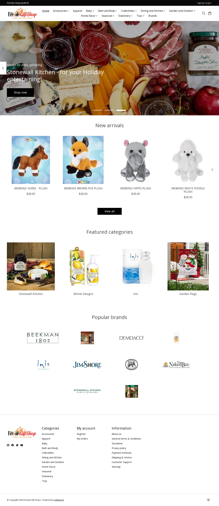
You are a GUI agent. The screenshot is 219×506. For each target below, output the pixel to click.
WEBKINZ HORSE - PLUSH (30, 188)
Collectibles (48, 452)
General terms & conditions (126, 438)
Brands (152, 16)
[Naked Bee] (176, 365)
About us (116, 433)
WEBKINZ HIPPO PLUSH (135, 188)
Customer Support (122, 462)
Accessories (48, 433)
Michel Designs (83, 294)
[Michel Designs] (132, 365)
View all (110, 211)
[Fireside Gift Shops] (22, 13)
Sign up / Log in (204, 3)
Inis (135, 294)
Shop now (20, 92)
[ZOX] (132, 392)
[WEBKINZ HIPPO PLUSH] (136, 160)
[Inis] (43, 365)
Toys (44, 480)
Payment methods (121, 452)
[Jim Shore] (87, 365)
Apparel (77, 11)
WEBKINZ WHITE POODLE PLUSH (188, 190)
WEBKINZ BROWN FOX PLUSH (83, 188)
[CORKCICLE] (87, 338)
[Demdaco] (132, 338)
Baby (44, 443)
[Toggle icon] (203, 13)
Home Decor (49, 466)
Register (81, 433)
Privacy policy (119, 448)
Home (45, 11)
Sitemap (116, 466)
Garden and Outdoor (53, 462)
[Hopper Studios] (176, 338)
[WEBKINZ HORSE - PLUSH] (31, 160)
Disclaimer (117, 443)
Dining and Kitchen (52, 457)
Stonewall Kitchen (31, 294)
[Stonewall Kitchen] (87, 392)
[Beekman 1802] (43, 338)
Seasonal (46, 471)
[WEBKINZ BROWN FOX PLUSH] (83, 160)
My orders (82, 438)
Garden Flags (188, 294)
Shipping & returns (122, 457)
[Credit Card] (208, 500)
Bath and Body (50, 448)
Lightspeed (59, 500)
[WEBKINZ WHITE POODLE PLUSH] (188, 160)
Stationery (47, 476)
